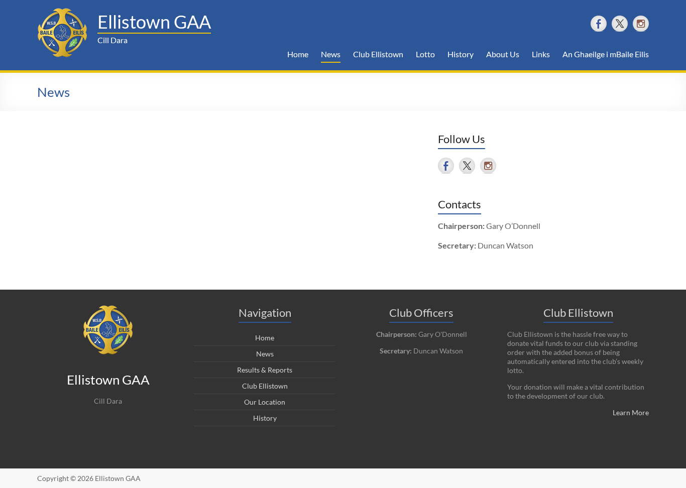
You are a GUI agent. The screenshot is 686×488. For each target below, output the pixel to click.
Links (541, 54)
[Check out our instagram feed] (641, 24)
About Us (502, 54)
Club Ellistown (378, 54)
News (330, 54)
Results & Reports (264, 369)
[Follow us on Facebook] (599, 24)
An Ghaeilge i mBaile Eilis (605, 54)
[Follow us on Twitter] (620, 24)
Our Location (264, 402)
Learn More (631, 412)
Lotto (425, 54)
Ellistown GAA (154, 22)
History (460, 54)
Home (297, 54)
